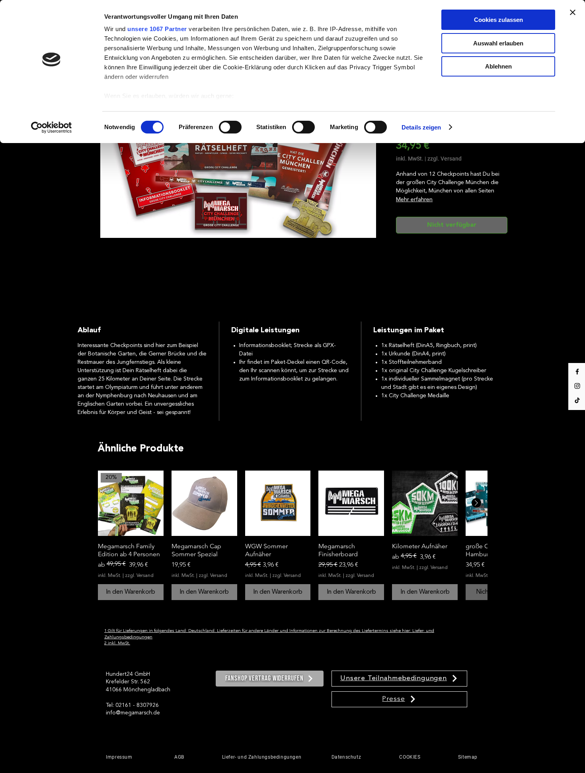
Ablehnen (498, 66)
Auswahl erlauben (498, 43)
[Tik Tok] (577, 400)
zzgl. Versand (444, 158)
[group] (293, 535)
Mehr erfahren (414, 199)
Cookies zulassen (498, 19)
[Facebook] (577, 371)
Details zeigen (421, 127)
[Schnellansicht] (204, 503)
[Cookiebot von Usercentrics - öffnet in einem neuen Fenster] (51, 127)
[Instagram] (577, 386)
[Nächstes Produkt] (476, 503)
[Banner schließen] (572, 12)
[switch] (230, 127)
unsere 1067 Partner (157, 29)
